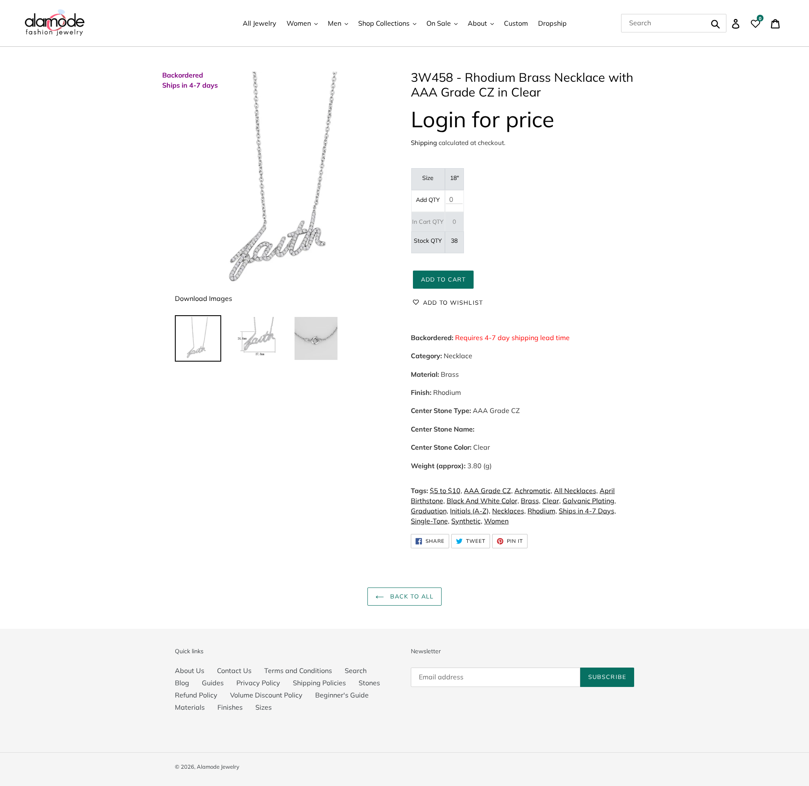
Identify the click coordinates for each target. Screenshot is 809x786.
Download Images (203, 298)
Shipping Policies (319, 683)
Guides (213, 683)
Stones (369, 683)
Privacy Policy (258, 683)
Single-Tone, (430, 521)
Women (496, 521)
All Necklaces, (576, 490)
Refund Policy (196, 695)
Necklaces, (509, 511)
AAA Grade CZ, (488, 490)
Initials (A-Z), (470, 511)
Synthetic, (466, 521)
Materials (190, 707)
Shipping (424, 143)
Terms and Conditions (298, 670)
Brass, (531, 500)
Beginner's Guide (342, 695)
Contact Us (234, 670)
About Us (189, 670)
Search (356, 670)
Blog (182, 683)
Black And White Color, (483, 500)
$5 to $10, (446, 490)
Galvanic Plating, (589, 500)
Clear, (551, 500)
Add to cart (443, 279)
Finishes (230, 707)
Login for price (482, 119)
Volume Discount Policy (266, 695)
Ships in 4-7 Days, (587, 511)
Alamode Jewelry (218, 766)
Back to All (411, 596)
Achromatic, (533, 490)
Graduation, (429, 511)
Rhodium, (542, 511)
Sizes (263, 707)
